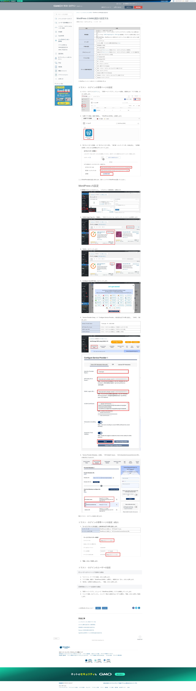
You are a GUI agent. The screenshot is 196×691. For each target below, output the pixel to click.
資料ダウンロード (106, 7)
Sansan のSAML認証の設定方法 (86, 630)
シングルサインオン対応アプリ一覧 (87, 621)
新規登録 (138, 7)
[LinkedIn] (139, 608)
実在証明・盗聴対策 (62, 655)
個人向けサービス (122, 687)
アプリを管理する (62, 45)
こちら (118, 43)
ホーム (78, 12)
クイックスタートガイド (65, 18)
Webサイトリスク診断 (95, 653)
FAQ (59, 62)
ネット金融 (111, 687)
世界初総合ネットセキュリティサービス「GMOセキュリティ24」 (70, 653)
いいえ (104, 608)
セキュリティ (88, 687)
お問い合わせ (117, 7)
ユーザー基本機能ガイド (65, 22)
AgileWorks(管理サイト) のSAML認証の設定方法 (90, 632)
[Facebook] (133, 608)
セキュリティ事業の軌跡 (117, 655)
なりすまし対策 (109, 655)
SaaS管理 (61, 35)
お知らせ (60, 78)
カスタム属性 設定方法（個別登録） (87, 624)
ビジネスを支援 (81, 687)
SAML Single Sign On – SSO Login (112, 34)
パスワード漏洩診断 (86, 653)
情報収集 (106, 687)
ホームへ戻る (60, 83)
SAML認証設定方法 (63, 47)
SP (98, 56)
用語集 (60, 66)
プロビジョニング (106, 50)
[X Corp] (136, 608)
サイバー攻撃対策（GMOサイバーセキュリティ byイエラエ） (78, 655)
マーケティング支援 (95, 687)
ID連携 (60, 31)
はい (98, 608)
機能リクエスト (62, 70)
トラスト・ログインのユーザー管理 (65, 27)
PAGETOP (139, 638)
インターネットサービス (63, 687)
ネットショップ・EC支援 (73, 687)
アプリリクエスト (63, 74)
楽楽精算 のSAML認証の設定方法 (86, 627)
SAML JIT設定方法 (62, 49)
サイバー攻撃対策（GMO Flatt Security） (97, 655)
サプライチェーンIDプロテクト (65, 58)
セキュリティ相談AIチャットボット (107, 653)
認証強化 (60, 53)
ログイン (129, 7)
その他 (128, 687)
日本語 (55, 638)
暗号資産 (116, 687)
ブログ (119, 3)
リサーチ (101, 687)
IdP (98, 59)
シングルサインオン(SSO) (86, 12)
